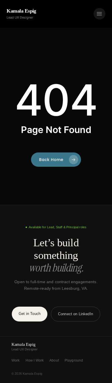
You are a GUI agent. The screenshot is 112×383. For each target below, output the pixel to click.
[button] (99, 14)
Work (15, 360)
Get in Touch (29, 313)
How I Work (35, 360)
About (54, 360)
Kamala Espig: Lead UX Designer (56, 14)
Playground (74, 360)
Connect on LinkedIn (75, 314)
